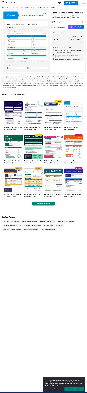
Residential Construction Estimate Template (13, 161)
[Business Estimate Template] (33, 147)
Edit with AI (77, 27)
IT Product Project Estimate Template (13, 194)
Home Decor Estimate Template (73, 127)
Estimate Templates (25, 7)
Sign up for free (70, 3)
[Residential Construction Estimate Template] (13, 147)
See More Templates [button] (43, 203)
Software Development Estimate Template (73, 194)
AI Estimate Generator (12, 7)
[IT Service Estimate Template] (53, 147)
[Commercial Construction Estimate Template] (53, 113)
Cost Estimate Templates (31, 229)
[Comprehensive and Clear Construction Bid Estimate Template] (33, 180)
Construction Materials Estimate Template (73, 161)
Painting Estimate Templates (66, 221)
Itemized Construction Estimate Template (53, 194)
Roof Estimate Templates (48, 229)
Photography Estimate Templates (53, 225)
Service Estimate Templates (29, 221)
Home (3, 7)
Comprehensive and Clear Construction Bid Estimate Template (33, 194)
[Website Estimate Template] (13, 113)
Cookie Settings (54, 389)
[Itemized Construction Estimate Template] (53, 180)
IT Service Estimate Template (53, 161)
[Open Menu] (83, 3)
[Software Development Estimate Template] (73, 180)
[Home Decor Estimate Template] (73, 113)
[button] (59, 27)
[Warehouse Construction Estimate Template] (33, 113)
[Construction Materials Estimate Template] (73, 147)
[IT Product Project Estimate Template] (13, 180)
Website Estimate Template (13, 127)
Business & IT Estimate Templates (12, 229)
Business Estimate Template (33, 161)
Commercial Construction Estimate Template (53, 127)
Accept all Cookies (74, 389)
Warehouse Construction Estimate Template (33, 127)
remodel (35, 7)
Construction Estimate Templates (12, 225)
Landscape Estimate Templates (32, 225)
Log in (59, 3)
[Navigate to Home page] (9, 2)
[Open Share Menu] (82, 22)
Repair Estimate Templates (47, 221)
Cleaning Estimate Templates (11, 221)
